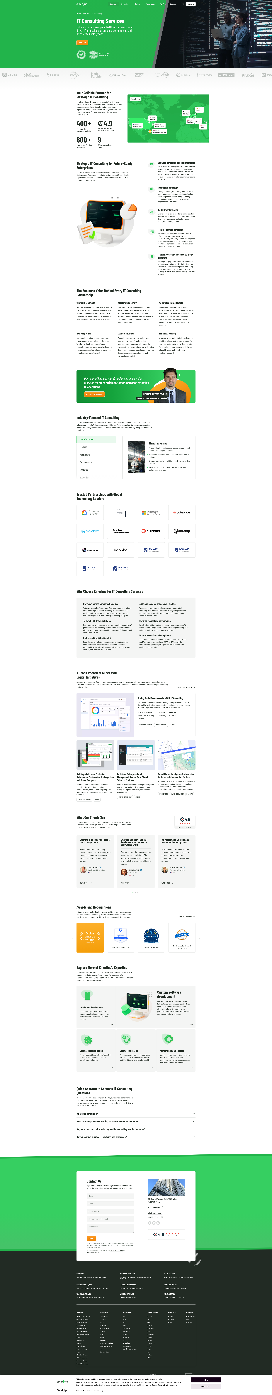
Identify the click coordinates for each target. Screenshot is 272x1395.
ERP (124, 1316)
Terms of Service (91, 1252)
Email (90, 1201)
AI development (81, 1328)
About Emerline (191, 1316)
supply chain (160, 461)
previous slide (72, 937)
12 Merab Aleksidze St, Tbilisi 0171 (174, 1297)
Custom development (145, 725)
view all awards (185, 916)
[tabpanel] (95, 861)
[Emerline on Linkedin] (149, 1223)
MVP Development (82, 1358)
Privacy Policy (115, 1245)
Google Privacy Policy (116, 1250)
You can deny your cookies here (88, 1391)
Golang (149, 1355)
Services (79, 1312)
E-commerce (104, 1316)
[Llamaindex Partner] (90, 550)
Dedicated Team (81, 1322)
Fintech (102, 1331)
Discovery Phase (81, 1361)
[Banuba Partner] (120, 550)
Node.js (149, 1325)
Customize (205, 1386)
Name (91, 1193)
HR (101, 1349)
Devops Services (81, 1349)
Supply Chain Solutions (130, 1349)
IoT (124, 1322)
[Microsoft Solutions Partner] (151, 512)
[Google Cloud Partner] (90, 512)
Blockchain (126, 1343)
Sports (102, 1337)
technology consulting (172, 192)
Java (148, 1322)
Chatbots (126, 1337)
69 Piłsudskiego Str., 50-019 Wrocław (175, 1288)
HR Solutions (127, 1346)
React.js (149, 1337)
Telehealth (126, 1328)
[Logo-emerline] (85, 4)
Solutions (127, 1312)
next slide (199, 937)
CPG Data (171, 1319)
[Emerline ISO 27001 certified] (151, 550)
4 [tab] (137, 892)
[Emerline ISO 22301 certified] (120, 568)
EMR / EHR (126, 1331)
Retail (101, 1322)
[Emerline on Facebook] (154, 1223)
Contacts (189, 1322)
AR (124, 1340)
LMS (124, 1325)
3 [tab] (135, 892)
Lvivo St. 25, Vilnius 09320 (127, 1297)
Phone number (93, 1209)
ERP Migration (104, 1352)
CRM (124, 1319)
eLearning (103, 1325)
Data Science (80, 1346)
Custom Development (83, 1316)
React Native (151, 1334)
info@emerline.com (155, 1213)
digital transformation (186, 214)
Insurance (103, 1340)
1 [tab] (132, 892)
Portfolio (163, 4)
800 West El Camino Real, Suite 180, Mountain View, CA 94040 (135, 1278)
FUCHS (170, 1316)
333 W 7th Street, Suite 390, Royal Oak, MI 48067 (178, 1277)
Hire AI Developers (82, 1364)
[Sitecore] (151, 531)
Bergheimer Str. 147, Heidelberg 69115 (131, 1288)
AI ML (125, 1334)
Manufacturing (104, 1328)
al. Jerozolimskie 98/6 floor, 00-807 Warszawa (90, 1297)
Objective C (150, 1343)
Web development (161, 725)
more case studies (185, 687)
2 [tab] (133, 892)
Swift (149, 1346)
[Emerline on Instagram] (158, 1223)
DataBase (150, 1328)
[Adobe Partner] (120, 531)
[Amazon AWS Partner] (120, 512)
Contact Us (82, 43)
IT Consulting (163, 794)
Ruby (149, 1331)
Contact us (191, 4)
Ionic (149, 1352)
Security (78, 1352)
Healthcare (103, 1319)
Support (78, 1343)
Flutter (149, 1358)
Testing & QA (80, 1340)
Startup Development (82, 1319)
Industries (104, 1312)
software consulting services (171, 167)
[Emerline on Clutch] (99, 55)
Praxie (170, 1322)
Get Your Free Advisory (94, 394)
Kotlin (149, 1349)
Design (78, 1337)
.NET (148, 1319)
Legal (101, 1334)
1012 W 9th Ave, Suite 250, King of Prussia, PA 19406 (92, 1288)
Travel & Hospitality (106, 1346)
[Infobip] (182, 531)
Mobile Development (82, 1334)
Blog (187, 1319)
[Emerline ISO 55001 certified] (182, 550)
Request (91, 1224)
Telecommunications (106, 1343)
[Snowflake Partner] (90, 531)
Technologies (152, 1312)
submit (91, 1238)
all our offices (154, 1207)
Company (92, 1216)
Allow (206, 1380)
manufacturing (166, 448)
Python (149, 1316)
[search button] (183, 4)
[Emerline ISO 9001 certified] (90, 568)
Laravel (149, 1340)
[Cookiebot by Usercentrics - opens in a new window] (62, 1390)
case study (84, 883)
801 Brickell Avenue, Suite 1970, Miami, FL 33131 (91, 1277)
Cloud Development (82, 1355)
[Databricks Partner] (182, 512)
